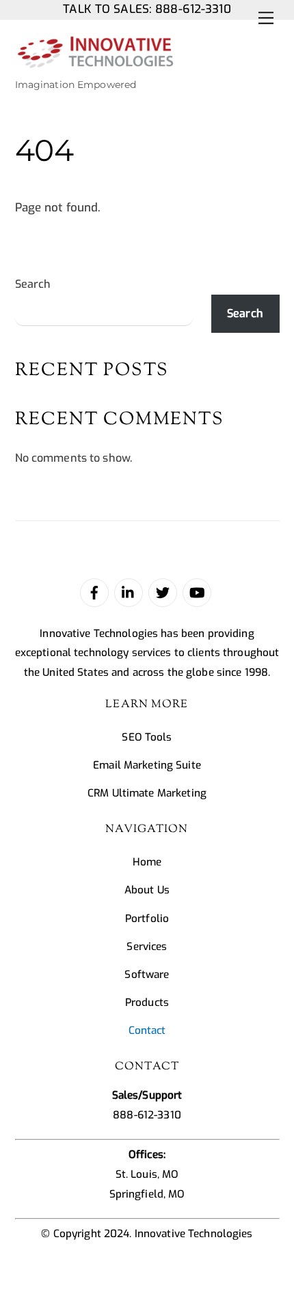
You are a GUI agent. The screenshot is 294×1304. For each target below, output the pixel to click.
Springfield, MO (147, 1194)
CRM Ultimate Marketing (147, 793)
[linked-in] (128, 592)
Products (147, 1002)
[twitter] (162, 592)
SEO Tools (147, 737)
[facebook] (94, 592)
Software (146, 974)
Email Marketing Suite (147, 765)
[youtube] (197, 592)
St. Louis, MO (147, 1174)
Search (33, 284)
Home (147, 862)
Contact (147, 1030)
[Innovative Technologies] (95, 63)
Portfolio (147, 918)
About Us (147, 890)
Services (146, 946)
